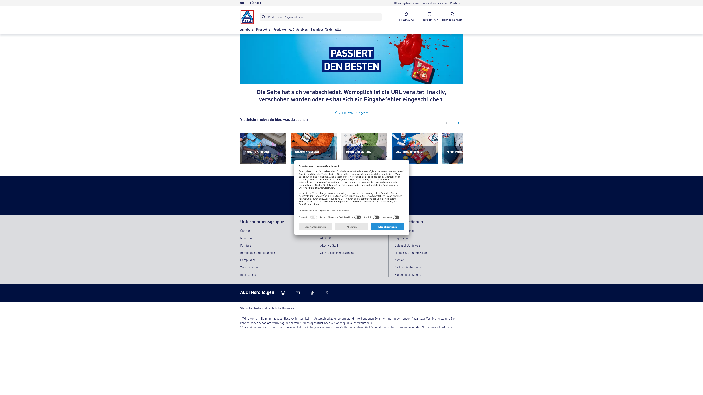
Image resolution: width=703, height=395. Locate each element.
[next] (458, 123)
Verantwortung (249, 267)
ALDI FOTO (327, 238)
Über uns (246, 231)
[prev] (446, 123)
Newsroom (247, 238)
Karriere (245, 245)
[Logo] (247, 17)
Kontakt (400, 260)
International (248, 274)
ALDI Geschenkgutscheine (337, 253)
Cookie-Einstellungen (409, 267)
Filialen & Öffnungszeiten (411, 253)
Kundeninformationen (409, 274)
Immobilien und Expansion (257, 253)
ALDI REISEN (329, 245)
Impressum (402, 238)
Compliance (248, 260)
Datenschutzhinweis (408, 245)
